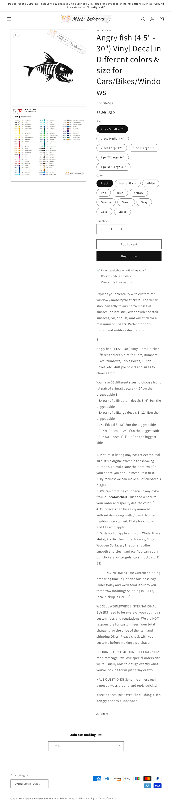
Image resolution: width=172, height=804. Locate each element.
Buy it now (129, 256)
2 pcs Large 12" (111, 148)
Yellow (138, 193)
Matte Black (127, 183)
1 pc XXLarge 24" (112, 157)
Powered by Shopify (45, 798)
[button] (8, 19)
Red (103, 193)
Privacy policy (86, 798)
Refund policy (67, 798)
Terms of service (107, 798)
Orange (106, 202)
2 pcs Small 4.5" (112, 129)
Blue (120, 193)
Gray (144, 202)
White (151, 183)
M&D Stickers (26, 798)
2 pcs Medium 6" (112, 138)
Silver (122, 212)
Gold (104, 212)
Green (126, 202)
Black (105, 183)
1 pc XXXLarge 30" (113, 167)
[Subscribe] (119, 746)
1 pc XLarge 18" (144, 148)
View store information (116, 282)
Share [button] (104, 714)
